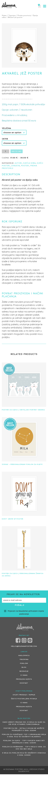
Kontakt (24, 683)
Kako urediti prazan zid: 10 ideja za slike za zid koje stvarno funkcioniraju (24, 723)
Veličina (6, 128)
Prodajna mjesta (24, 679)
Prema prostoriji (24, 15)
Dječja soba (29, 163)
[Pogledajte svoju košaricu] (39, 7)
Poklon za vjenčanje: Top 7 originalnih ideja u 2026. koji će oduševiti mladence (24, 735)
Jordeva (15, 166)
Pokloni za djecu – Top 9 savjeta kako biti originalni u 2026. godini (24, 742)
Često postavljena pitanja (24, 699)
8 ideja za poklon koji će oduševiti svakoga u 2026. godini (24, 754)
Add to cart (16, 151)
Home (4, 15)
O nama (23, 675)
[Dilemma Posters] (9, 5)
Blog (24, 667)
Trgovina (12, 15)
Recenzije (24, 671)
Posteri (25, 166)
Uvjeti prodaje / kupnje (24, 695)
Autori (18, 163)
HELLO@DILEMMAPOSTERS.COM (24, 646)
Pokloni (24, 663)
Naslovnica (24, 655)
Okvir (5, 139)
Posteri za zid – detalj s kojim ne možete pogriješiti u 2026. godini (24, 729)
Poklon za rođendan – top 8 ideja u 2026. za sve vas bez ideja (24, 748)
